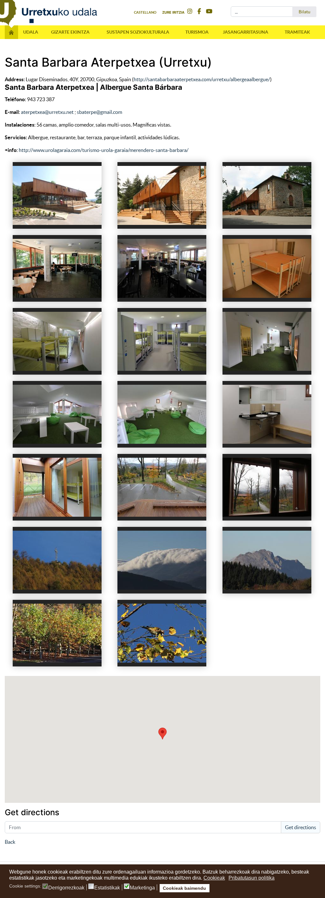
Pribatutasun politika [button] (252, 878)
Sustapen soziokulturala (138, 32)
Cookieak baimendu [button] (184, 888)
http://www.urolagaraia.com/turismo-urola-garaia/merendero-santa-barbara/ (104, 150)
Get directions (300, 827)
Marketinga (142, 887)
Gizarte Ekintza (70, 32)
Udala (30, 32)
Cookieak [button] (214, 878)
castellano (145, 12)
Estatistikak (107, 887)
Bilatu (304, 11)
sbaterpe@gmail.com (99, 112)
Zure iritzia (173, 12)
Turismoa (197, 32)
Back (10, 842)
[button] (162, 733)
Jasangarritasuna (245, 32)
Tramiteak (297, 32)
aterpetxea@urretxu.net (47, 112)
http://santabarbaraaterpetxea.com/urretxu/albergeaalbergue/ (202, 79)
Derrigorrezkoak (66, 887)
